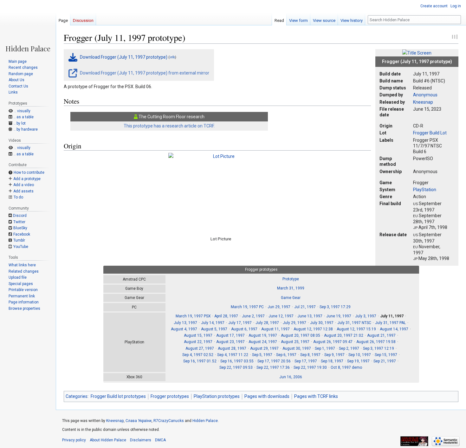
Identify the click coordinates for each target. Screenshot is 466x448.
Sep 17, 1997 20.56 (274, 361)
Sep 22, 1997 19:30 (310, 367)
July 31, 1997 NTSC (354, 323)
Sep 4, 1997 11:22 (232, 355)
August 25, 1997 (295, 342)
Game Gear (291, 297)
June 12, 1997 (281, 316)
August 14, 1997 (394, 329)
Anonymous (425, 94)
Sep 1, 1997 (325, 348)
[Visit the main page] (28, 26)
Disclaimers (140, 440)
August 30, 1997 (296, 348)
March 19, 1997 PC (247, 307)
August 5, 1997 (214, 329)
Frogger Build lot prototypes (118, 396)
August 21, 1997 (381, 335)
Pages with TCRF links (316, 396)
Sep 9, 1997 (334, 355)
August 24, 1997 (263, 342)
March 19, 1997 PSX (193, 316)
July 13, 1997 (185, 323)
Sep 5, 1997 (262, 355)
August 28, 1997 (232, 348)
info (172, 57)
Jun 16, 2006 (290, 377)
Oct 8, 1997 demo (346, 367)
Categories (76, 396)
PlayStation (424, 189)
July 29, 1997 (294, 323)
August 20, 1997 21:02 (343, 335)
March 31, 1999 (290, 288)
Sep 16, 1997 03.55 (237, 361)
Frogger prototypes (170, 396)
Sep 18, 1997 (332, 361)
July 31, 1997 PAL (390, 323)
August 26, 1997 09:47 (333, 342)
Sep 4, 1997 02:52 (197, 355)
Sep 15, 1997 (386, 355)
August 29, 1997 (264, 348)
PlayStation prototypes (217, 396)
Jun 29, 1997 (279, 307)
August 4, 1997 (184, 329)
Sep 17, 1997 (305, 361)
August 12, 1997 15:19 (356, 329)
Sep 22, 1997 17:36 (273, 367)
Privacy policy (74, 440)
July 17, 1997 (240, 323)
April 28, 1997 (226, 316)
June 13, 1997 (309, 316)
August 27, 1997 (199, 348)
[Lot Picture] (221, 192)
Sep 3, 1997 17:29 (335, 307)
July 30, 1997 (321, 323)
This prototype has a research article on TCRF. (169, 125)
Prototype (290, 279)
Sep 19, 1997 (358, 361)
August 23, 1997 (230, 342)
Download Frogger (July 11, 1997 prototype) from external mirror (144, 72)
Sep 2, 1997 (349, 348)
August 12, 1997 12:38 (313, 329)
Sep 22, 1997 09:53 (236, 367)
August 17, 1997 (230, 335)
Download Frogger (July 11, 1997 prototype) (123, 57)
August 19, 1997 (263, 335)
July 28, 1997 (267, 323)
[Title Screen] (416, 52)
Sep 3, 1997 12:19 (378, 348)
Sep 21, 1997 (384, 361)
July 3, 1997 (365, 316)
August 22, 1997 (198, 342)
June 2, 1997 (253, 316)
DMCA (160, 440)
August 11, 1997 (275, 329)
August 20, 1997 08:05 (300, 335)
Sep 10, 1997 (359, 355)
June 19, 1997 (338, 316)
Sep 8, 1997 (310, 355)
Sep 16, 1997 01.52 (200, 361)
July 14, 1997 (212, 323)
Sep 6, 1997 (286, 355)
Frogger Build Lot (430, 132)
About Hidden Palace (108, 440)
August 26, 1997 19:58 (376, 342)
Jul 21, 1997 (305, 307)
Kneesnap (423, 102)
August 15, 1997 (198, 335)
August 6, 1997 (244, 329)
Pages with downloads (266, 396)
